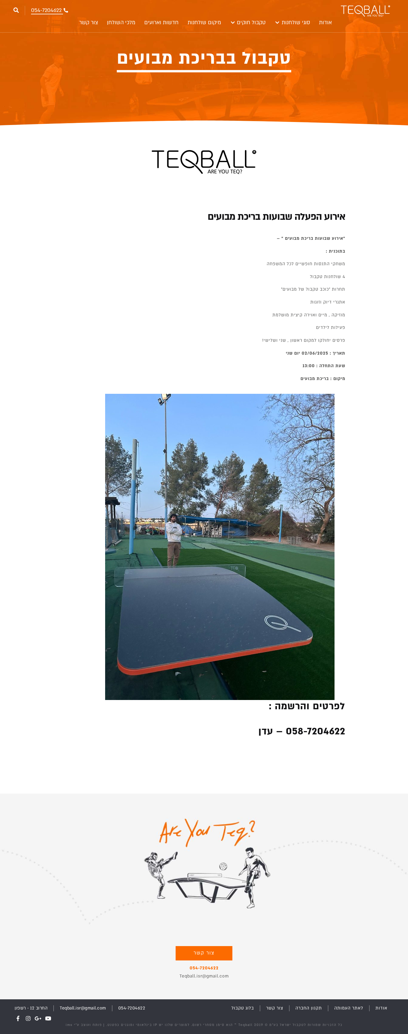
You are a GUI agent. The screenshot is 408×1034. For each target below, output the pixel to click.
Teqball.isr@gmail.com (204, 976)
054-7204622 (204, 968)
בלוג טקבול (242, 1008)
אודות (325, 22)
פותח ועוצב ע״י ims (84, 1025)
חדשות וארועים (161, 22)
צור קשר (88, 22)
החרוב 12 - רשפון (31, 1008)
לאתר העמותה (348, 1008)
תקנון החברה (308, 1008)
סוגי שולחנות (295, 22)
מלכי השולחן (121, 22)
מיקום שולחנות (204, 22)
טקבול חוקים (250, 22)
